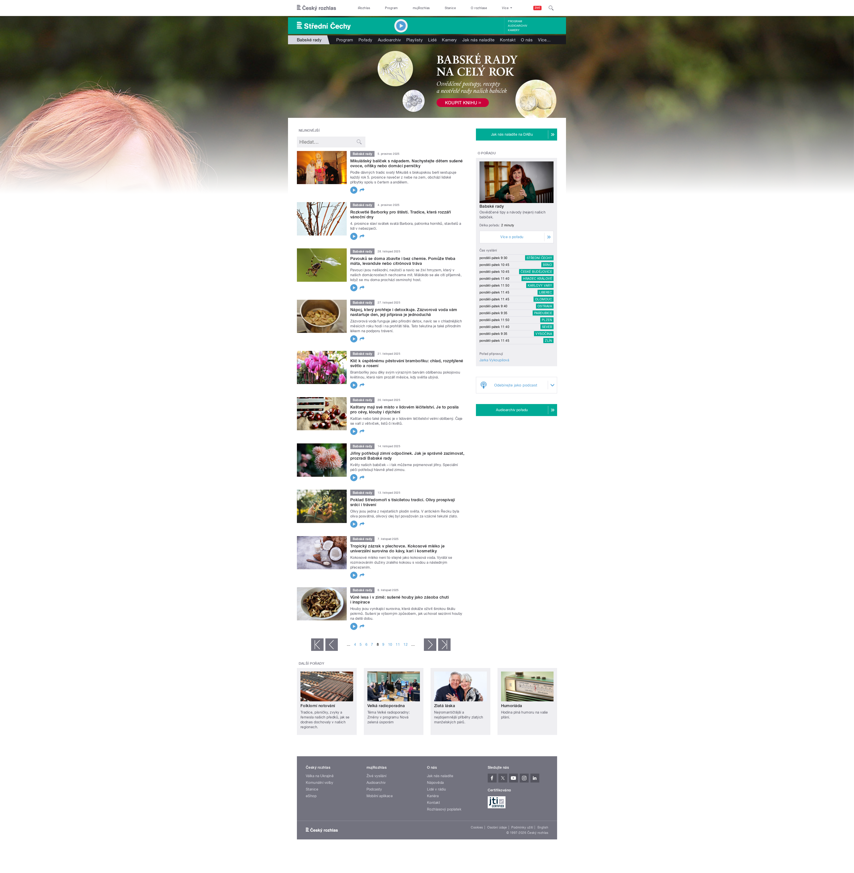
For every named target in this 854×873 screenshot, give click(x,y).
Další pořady (311, 664)
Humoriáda (511, 705)
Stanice (450, 8)
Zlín (548, 340)
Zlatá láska (444, 705)
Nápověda (435, 782)
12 (405, 644)
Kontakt (508, 39)
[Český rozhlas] (316, 8)
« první (317, 644)
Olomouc (543, 299)
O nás (527, 39)
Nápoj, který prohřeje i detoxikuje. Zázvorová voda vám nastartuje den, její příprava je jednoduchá (403, 312)
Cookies (477, 827)
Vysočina (544, 334)
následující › (430, 644)
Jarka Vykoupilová (494, 360)
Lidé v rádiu (436, 789)
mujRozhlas (421, 8)
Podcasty (374, 789)
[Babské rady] (427, 81)
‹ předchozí (331, 644)
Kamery (514, 30)
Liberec (545, 292)
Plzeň (547, 320)
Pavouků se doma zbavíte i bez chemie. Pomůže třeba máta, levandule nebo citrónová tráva (402, 261)
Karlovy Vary (540, 285)
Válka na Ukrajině (320, 776)
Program (391, 8)
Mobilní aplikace (380, 796)
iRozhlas (364, 8)
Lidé (432, 39)
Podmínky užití (522, 827)
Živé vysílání (377, 776)
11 (398, 644)
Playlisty (414, 39)
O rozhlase (479, 8)
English (543, 827)
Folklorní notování (317, 705)
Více (544, 39)
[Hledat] (551, 8)
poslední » (444, 644)
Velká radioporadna (386, 705)
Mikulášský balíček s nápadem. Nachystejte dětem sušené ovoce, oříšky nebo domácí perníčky (406, 163)
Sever (547, 327)
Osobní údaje (497, 827)
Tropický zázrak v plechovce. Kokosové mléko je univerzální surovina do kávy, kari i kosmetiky (397, 548)
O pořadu (487, 153)
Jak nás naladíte (478, 39)
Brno (547, 265)
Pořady (366, 39)
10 (390, 644)
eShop (311, 796)
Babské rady (491, 206)
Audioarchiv (517, 25)
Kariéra (433, 796)
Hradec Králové (537, 278)
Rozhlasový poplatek (444, 809)
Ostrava (545, 306)
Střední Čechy (539, 258)
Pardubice (543, 313)
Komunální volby (319, 782)
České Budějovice (536, 272)
